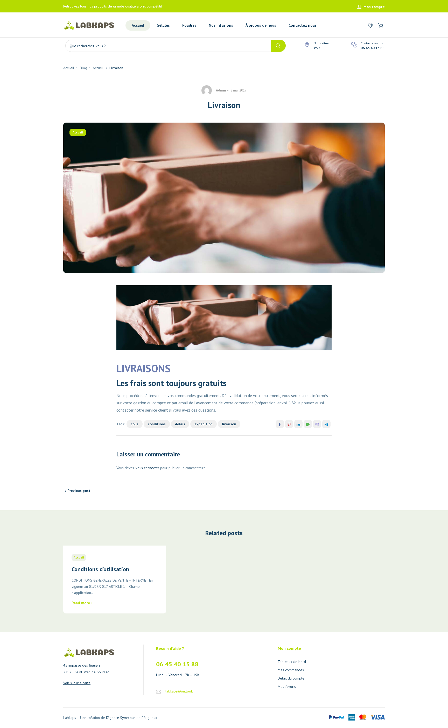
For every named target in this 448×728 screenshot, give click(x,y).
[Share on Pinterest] (289, 424)
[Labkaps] (89, 24)
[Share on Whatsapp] (308, 424)
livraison (229, 424)
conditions (157, 424)
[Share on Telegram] (326, 424)
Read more (81, 602)
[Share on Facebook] (280, 424)
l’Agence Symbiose (120, 717)
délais (180, 424)
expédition (203, 424)
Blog (83, 68)
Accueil (68, 68)
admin (221, 90)
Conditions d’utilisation (100, 569)
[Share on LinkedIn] (298, 424)
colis (134, 424)
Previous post (78, 490)
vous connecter (147, 467)
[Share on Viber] (317, 424)
